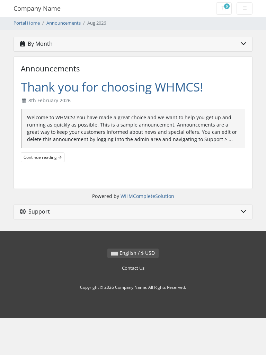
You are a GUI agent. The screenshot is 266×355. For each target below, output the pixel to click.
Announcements (63, 23)
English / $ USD (136, 253)
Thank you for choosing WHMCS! (112, 87)
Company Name (37, 8)
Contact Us (133, 268)
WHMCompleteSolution (147, 196)
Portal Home (27, 23)
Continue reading (41, 157)
